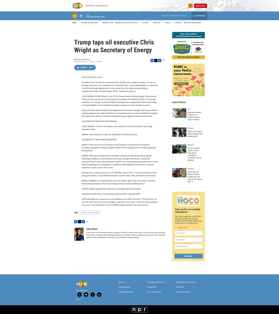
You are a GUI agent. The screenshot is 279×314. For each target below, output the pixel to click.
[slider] (84, 16)
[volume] (81, 15)
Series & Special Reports (126, 23)
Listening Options (124, 287)
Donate (201, 6)
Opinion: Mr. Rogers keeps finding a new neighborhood (195, 133)
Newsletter (108, 23)
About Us (122, 282)
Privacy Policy (152, 287)
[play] (74, 16)
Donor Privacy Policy (154, 292)
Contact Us (180, 287)
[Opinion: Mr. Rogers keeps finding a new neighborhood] (179, 132)
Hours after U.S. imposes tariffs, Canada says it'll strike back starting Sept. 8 (194, 177)
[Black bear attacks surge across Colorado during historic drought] (179, 113)
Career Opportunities (126, 292)
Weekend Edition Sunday (90, 212)
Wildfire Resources (193, 23)
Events (178, 23)
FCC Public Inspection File (155, 282)
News (189, 109)
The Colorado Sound (183, 292)
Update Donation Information (186, 282)
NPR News (190, 128)
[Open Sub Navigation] (78, 23)
